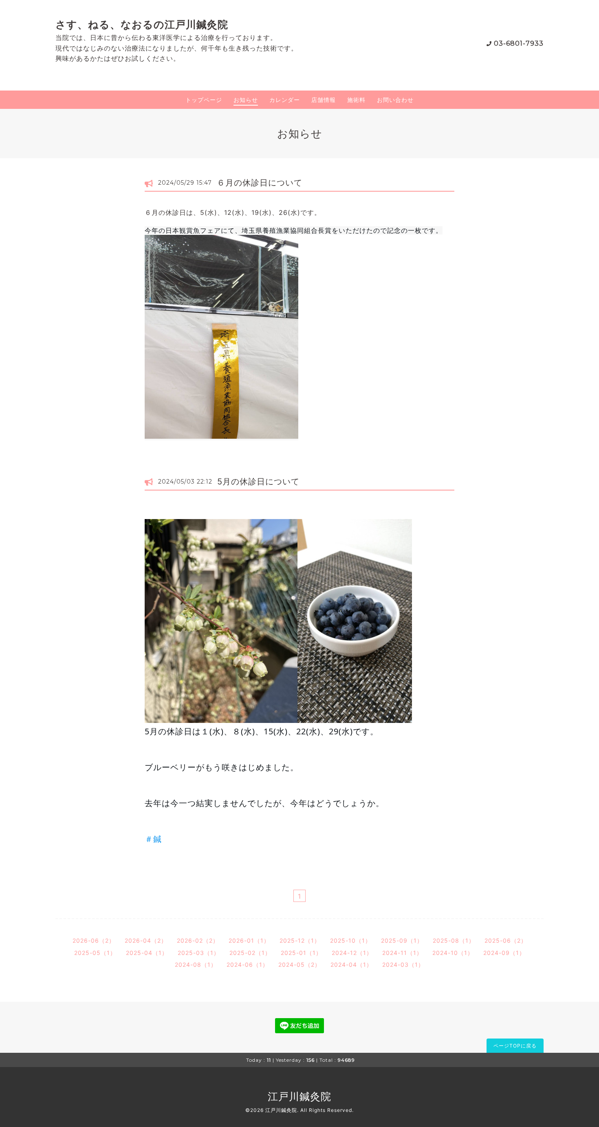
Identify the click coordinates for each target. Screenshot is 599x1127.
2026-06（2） (94, 940)
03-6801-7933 (519, 43)
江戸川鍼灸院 (299, 1096)
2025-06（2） (505, 940)
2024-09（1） (504, 952)
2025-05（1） (95, 952)
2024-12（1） (352, 952)
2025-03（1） (199, 952)
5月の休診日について (258, 481)
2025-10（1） (350, 940)
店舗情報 (323, 99)
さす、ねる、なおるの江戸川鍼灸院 (141, 24)
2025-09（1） (402, 940)
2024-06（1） (248, 964)
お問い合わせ (395, 99)
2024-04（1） (351, 964)
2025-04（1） (147, 952)
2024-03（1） (403, 964)
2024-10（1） (452, 952)
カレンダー (284, 99)
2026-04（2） (146, 940)
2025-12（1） (300, 940)
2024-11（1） (402, 952)
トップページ (203, 99)
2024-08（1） (196, 964)
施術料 (356, 99)
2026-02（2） (198, 940)
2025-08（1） (454, 940)
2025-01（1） (301, 952)
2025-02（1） (250, 952)
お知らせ (245, 99)
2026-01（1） (249, 940)
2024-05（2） (299, 964)
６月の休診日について (259, 183)
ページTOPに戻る (515, 1046)
